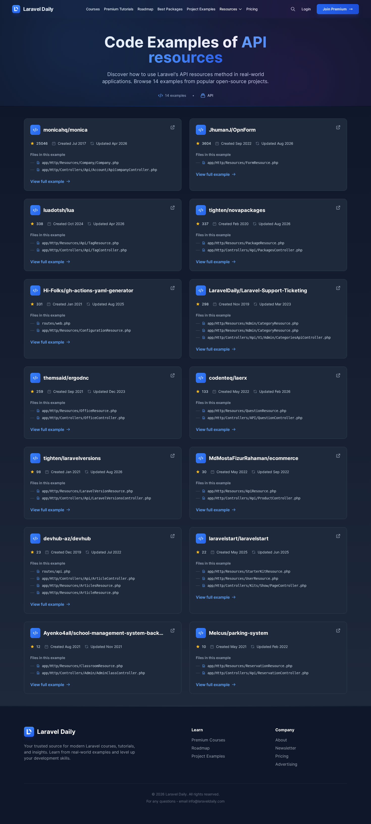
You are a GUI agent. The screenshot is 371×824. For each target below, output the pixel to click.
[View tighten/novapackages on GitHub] (338, 207)
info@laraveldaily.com (207, 801)
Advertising (286, 764)
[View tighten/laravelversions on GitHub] (172, 455)
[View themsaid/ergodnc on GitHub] (172, 375)
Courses (93, 9)
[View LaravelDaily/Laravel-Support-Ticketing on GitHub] (338, 287)
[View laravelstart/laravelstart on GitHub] (338, 536)
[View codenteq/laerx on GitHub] (338, 375)
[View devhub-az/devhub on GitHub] (172, 536)
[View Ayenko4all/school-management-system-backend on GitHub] (172, 630)
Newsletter (285, 747)
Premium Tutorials (119, 9)
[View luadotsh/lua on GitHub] (172, 207)
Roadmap (145, 9)
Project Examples (201, 9)
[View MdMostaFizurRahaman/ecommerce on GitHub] (338, 455)
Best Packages (170, 9)
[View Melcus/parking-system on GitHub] (338, 630)
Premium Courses (208, 739)
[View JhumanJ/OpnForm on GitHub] (338, 127)
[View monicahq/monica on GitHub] (172, 127)
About (281, 739)
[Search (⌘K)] (293, 9)
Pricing (252, 9)
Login (306, 9)
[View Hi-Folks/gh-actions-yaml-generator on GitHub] (172, 287)
